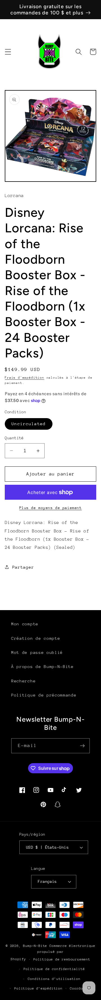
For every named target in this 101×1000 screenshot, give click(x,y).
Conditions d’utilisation (54, 979)
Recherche (23, 680)
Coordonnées (82, 988)
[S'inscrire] (82, 746)
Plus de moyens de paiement (50, 508)
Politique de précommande (44, 695)
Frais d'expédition (24, 377)
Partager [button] (23, 567)
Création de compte (35, 638)
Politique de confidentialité (54, 969)
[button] (8, 52)
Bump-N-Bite (35, 946)
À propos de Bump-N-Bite (42, 666)
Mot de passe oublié (37, 652)
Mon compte (24, 623)
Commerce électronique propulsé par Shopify (53, 952)
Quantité (14, 438)
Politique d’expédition (38, 988)
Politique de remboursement (61, 959)
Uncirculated (29, 423)
